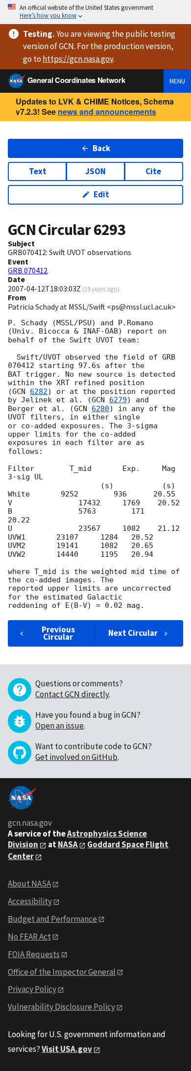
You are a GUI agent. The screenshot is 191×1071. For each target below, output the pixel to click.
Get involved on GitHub (76, 757)
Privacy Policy (32, 989)
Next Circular (133, 632)
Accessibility (30, 901)
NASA (68, 844)
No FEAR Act (29, 936)
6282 (39, 391)
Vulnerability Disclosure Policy (61, 1006)
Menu (177, 81)
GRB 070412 (28, 270)
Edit (101, 194)
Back (101, 148)
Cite (153, 171)
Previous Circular (58, 633)
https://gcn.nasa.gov (78, 58)
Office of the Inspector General (62, 972)
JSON (95, 171)
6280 (100, 408)
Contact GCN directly (72, 694)
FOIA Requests (34, 954)
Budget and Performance (52, 919)
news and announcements (107, 111)
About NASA (29, 883)
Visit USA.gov (67, 1049)
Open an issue (59, 725)
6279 (118, 399)
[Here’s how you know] (95, 12)
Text (38, 171)
